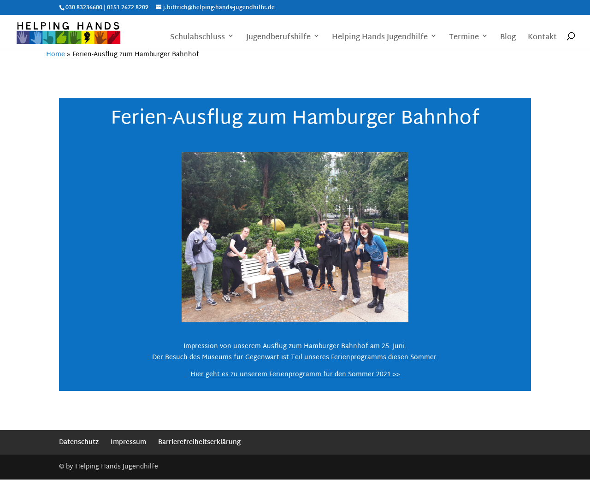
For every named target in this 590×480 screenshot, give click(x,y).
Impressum (128, 442)
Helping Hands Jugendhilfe (380, 38)
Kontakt (542, 38)
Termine (464, 38)
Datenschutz (79, 442)
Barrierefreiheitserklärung (199, 442)
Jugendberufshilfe (278, 38)
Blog (508, 38)
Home (55, 54)
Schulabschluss (197, 38)
